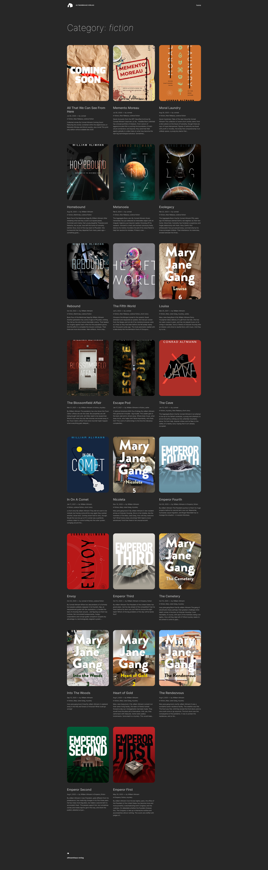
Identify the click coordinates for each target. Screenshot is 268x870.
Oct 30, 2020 (164, 504)
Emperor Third (123, 596)
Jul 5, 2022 (117, 311)
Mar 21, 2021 (71, 407)
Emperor (190, 504)
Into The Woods (78, 693)
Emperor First (123, 789)
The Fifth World (124, 306)
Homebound (76, 207)
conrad (83, 116)
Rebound (73, 306)
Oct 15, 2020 (117, 601)
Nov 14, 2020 (118, 504)
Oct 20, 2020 (71, 601)
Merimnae (77, 215)
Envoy (71, 596)
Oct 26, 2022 (71, 311)
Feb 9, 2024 (117, 212)
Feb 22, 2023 (164, 212)
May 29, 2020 (118, 794)
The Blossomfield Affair (84, 403)
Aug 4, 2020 (117, 697)
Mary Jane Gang (171, 314)
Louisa (164, 306)
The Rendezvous (171, 693)
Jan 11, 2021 (71, 504)
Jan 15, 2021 (163, 407)
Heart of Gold (123, 693)
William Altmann (87, 212)
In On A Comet (78, 499)
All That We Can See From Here (86, 109)
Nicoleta (119, 499)
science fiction (89, 119)
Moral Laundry (170, 108)
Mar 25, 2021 (164, 311)
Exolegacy (166, 207)
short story (144, 314)
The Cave (166, 403)
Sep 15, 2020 (71, 697)
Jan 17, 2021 (117, 407)
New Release (78, 119)
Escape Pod (122, 403)
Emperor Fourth (170, 499)
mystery (181, 314)
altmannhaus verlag (85, 5)
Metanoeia (121, 207)
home (198, 5)
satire (147, 407)
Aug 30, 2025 (164, 112)
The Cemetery (169, 596)
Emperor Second (79, 789)
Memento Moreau (126, 108)
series (187, 314)
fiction (71, 119)
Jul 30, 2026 (71, 116)
